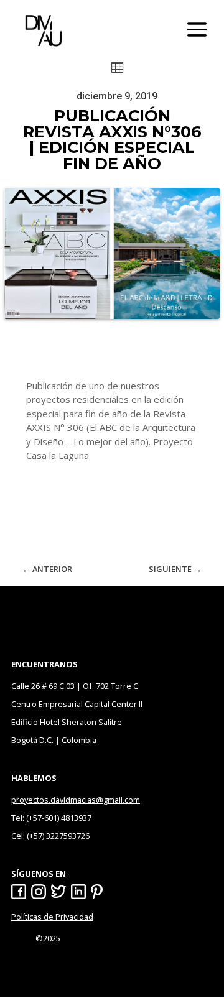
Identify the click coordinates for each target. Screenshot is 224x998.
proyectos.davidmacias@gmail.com (75, 799)
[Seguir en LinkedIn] (78, 891)
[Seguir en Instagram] (38, 891)
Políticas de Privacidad (52, 916)
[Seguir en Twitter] (58, 891)
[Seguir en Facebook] (18, 891)
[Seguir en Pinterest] (98, 891)
